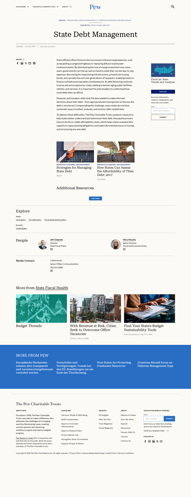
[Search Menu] (173, 7)
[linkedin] (22, 63)
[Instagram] (149, 441)
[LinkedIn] (153, 441)
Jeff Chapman (56, 239)
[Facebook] (145, 441)
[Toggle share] (173, 56)
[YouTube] (161, 441)
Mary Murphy (129, 239)
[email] (29, 63)
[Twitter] (157, 441)
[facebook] (17, 63)
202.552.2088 (56, 267)
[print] (34, 63)
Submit (163, 117)
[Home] (38, 403)
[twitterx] (26, 63)
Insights (103, 411)
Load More (95, 198)
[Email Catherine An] (51, 271)
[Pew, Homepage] (95, 6)
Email (153, 106)
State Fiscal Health (52, 288)
